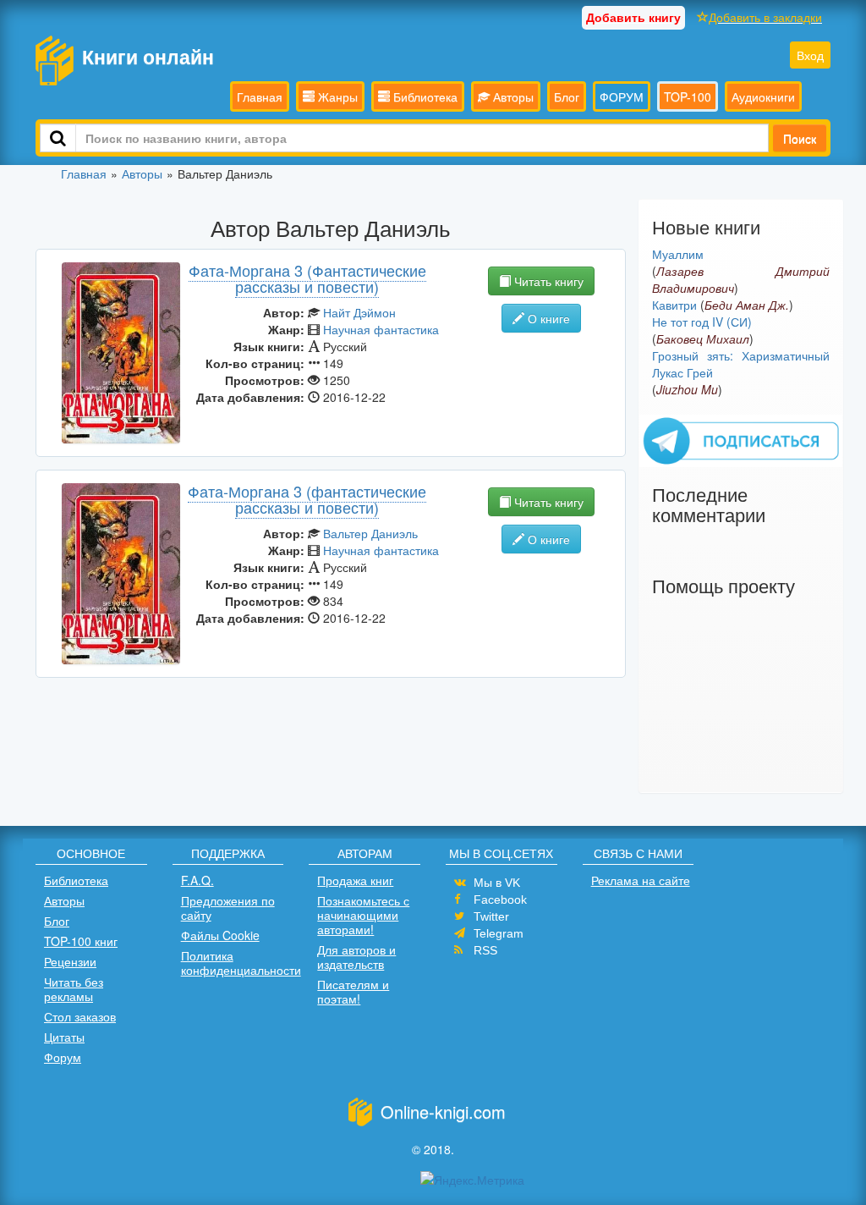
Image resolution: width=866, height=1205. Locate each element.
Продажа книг (355, 880)
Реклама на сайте (640, 880)
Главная (259, 96)
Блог (566, 96)
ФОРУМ (622, 96)
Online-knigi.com (443, 1111)
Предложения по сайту (228, 907)
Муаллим (678, 253)
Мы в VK (497, 883)
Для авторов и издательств (356, 956)
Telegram (498, 933)
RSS (485, 950)
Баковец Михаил (702, 338)
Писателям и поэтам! (353, 991)
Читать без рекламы (73, 988)
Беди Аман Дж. (746, 304)
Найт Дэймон (359, 312)
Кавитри (674, 304)
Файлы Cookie (220, 935)
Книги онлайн (148, 56)
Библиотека (424, 96)
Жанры (336, 96)
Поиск (799, 137)
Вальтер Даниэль (370, 533)
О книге (547, 318)
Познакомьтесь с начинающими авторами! (363, 915)
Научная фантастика (381, 329)
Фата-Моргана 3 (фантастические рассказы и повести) (307, 499)
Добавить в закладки (765, 16)
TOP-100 (687, 96)
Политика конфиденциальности (241, 962)
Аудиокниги (763, 96)
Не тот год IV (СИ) (702, 321)
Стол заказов (80, 1016)
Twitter (491, 916)
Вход (810, 55)
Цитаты (64, 1036)
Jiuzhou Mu (687, 389)
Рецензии (70, 961)
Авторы (512, 96)
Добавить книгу (633, 16)
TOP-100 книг (81, 941)
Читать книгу (547, 280)
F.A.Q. (197, 880)
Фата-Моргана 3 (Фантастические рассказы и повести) (307, 278)
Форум (62, 1056)
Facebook (500, 899)
